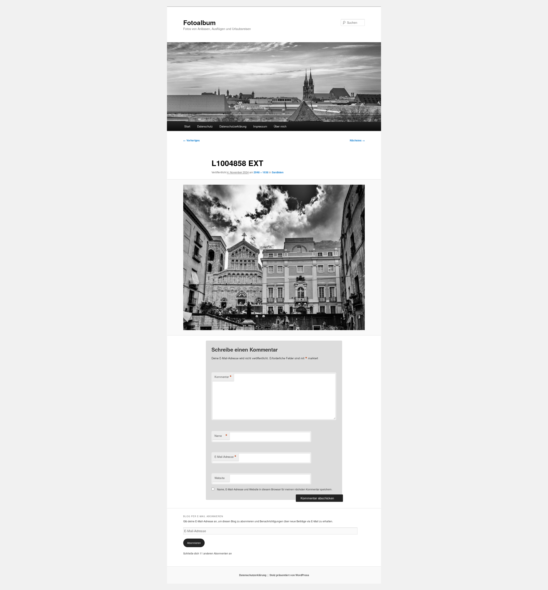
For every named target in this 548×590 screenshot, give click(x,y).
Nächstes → (357, 140)
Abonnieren (194, 543)
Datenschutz (205, 126)
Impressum (260, 126)
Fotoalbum (199, 22)
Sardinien (277, 172)
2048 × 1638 (261, 172)
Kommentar (223, 376)
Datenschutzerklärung (232, 126)
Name (220, 435)
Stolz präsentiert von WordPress (289, 575)
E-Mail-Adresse (225, 456)
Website (219, 478)
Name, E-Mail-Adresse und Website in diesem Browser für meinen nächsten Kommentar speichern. (274, 489)
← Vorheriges (191, 140)
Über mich (280, 126)
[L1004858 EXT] (274, 257)
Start (187, 126)
